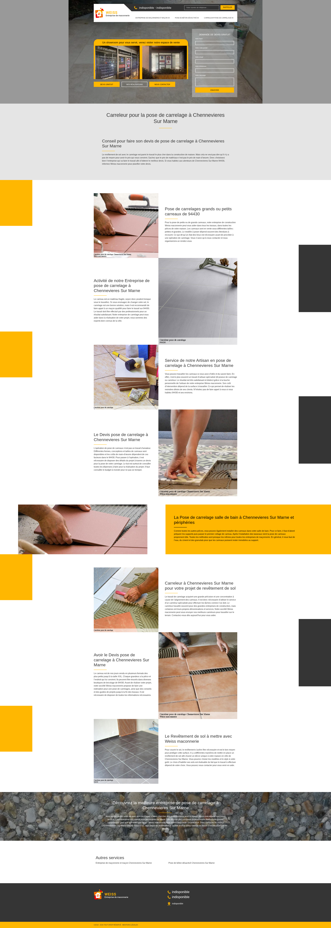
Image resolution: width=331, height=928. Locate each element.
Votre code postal (201, 48)
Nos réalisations (134, 84)
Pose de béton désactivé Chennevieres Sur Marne (191, 863)
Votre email (199, 57)
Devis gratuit (106, 84)
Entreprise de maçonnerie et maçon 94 (153, 18)
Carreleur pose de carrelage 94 (218, 18)
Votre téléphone (200, 66)
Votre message (200, 75)
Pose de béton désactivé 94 (187, 18)
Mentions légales (130, 925)
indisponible (146, 7)
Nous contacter (162, 84)
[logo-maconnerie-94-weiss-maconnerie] (112, 13)
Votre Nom (199, 39)
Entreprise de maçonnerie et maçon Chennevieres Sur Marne (124, 863)
